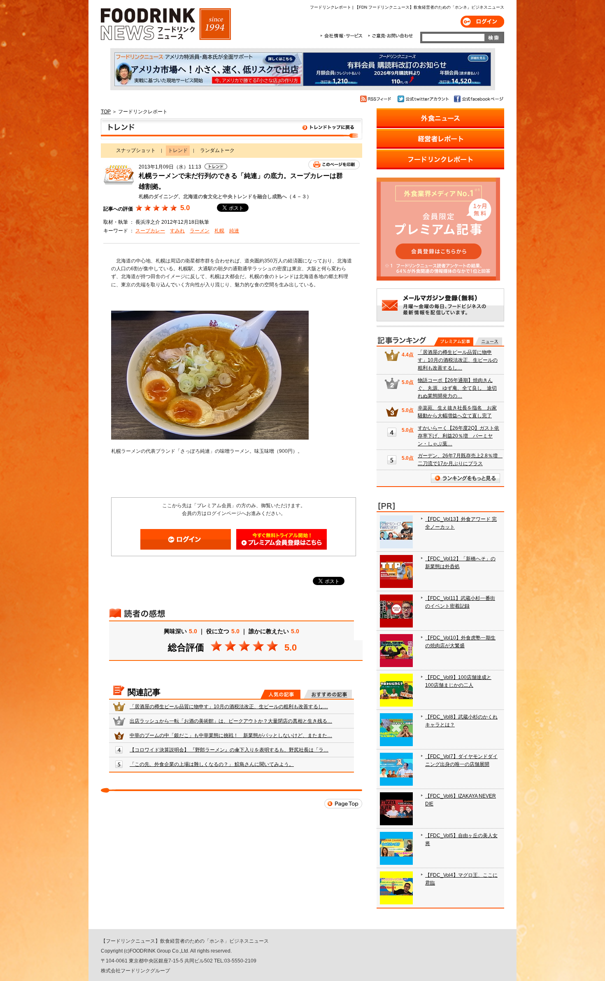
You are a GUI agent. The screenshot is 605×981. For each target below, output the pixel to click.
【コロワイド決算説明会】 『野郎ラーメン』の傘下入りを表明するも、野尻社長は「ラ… (229, 750)
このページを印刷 (334, 164)
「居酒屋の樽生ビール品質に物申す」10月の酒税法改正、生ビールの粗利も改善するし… (229, 706)
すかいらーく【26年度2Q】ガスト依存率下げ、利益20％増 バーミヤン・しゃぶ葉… (458, 436)
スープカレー (150, 231)
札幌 (219, 231)
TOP (106, 112)
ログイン (482, 22)
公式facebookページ (478, 99)
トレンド (231, 129)
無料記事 (488, 341)
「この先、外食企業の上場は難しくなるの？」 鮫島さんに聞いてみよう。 (212, 764)
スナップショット (136, 150)
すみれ (177, 231)
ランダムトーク (217, 150)
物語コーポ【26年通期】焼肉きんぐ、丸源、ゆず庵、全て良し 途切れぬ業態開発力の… (457, 388)
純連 (234, 231)
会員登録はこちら (281, 539)
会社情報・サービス (343, 36)
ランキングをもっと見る (465, 478)
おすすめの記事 (328, 694)
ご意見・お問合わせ (390, 36)
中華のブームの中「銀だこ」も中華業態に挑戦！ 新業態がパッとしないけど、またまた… (231, 735)
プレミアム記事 (453, 341)
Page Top (343, 803)
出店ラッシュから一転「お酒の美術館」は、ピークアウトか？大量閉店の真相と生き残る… (231, 721)
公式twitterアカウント (424, 99)
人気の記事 (280, 694)
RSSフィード (377, 99)
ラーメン (199, 231)
